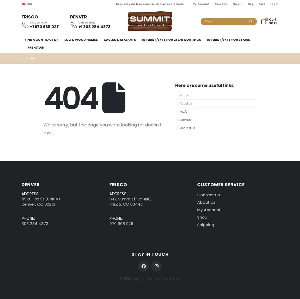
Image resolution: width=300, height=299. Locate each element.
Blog (250, 4)
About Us (221, 4)
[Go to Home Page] (23, 58)
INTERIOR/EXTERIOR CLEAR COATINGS (171, 40)
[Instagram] (156, 266)
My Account (201, 4)
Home (184, 95)
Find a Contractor (41, 40)
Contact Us (187, 128)
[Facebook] (143, 266)
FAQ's (183, 111)
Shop (236, 4)
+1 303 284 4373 (94, 26)
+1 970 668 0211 (45, 26)
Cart (262, 4)
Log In (274, 4)
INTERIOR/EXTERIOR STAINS (228, 40)
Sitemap (186, 120)
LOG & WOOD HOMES (81, 40)
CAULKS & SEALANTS (120, 40)
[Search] (251, 21)
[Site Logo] (150, 21)
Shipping (205, 224)
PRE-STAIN (36, 47)
